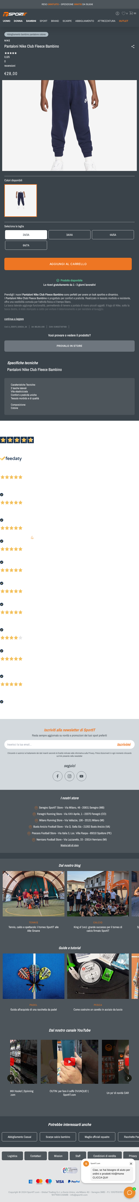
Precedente (6, 472)
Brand (55, 21)
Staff (77, 1156)
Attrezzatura (106, 21)
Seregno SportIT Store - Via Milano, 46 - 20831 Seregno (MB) (71, 807)
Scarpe (67, 21)
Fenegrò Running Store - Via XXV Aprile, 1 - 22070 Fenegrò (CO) (71, 814)
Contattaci (35, 1156)
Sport (43, 21)
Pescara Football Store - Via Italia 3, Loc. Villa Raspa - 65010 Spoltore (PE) (71, 833)
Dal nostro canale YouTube (69, 1030)
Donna (18, 21)
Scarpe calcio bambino (58, 1137)
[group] (33, 904)
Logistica (12, 1156)
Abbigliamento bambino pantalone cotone (26, 34)
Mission (58, 1156)
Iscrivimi (123, 744)
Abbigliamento (84, 21)
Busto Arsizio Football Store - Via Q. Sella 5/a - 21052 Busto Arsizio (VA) (71, 826)
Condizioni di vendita (104, 1156)
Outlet (123, 21)
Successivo (19, 472)
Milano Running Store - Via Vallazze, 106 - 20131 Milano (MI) (71, 820)
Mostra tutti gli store (70, 845)
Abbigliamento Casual (19, 1137)
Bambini (31, 21)
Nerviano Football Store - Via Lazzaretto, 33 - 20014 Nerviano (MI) (72, 839)
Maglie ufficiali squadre (97, 1137)
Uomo (6, 21)
